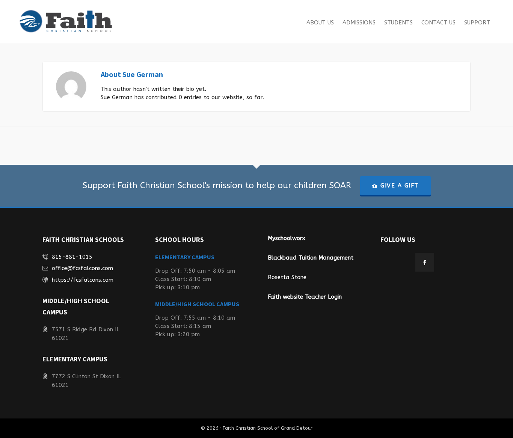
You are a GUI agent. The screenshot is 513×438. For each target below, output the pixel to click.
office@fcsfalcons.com (82, 268)
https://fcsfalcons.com (82, 279)
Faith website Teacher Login (305, 296)
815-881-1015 (72, 257)
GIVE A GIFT (399, 185)
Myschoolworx (286, 238)
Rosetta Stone (287, 277)
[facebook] (424, 262)
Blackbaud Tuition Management (310, 257)
